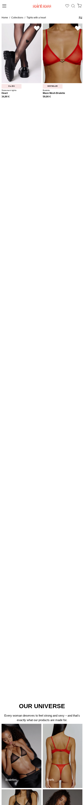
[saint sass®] (42, 6)
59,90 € (47, 96)
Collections (17, 17)
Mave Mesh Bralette (54, 93)
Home (5, 17)
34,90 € (6, 96)
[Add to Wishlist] (36, 28)
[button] (73, 6)
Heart (5, 93)
